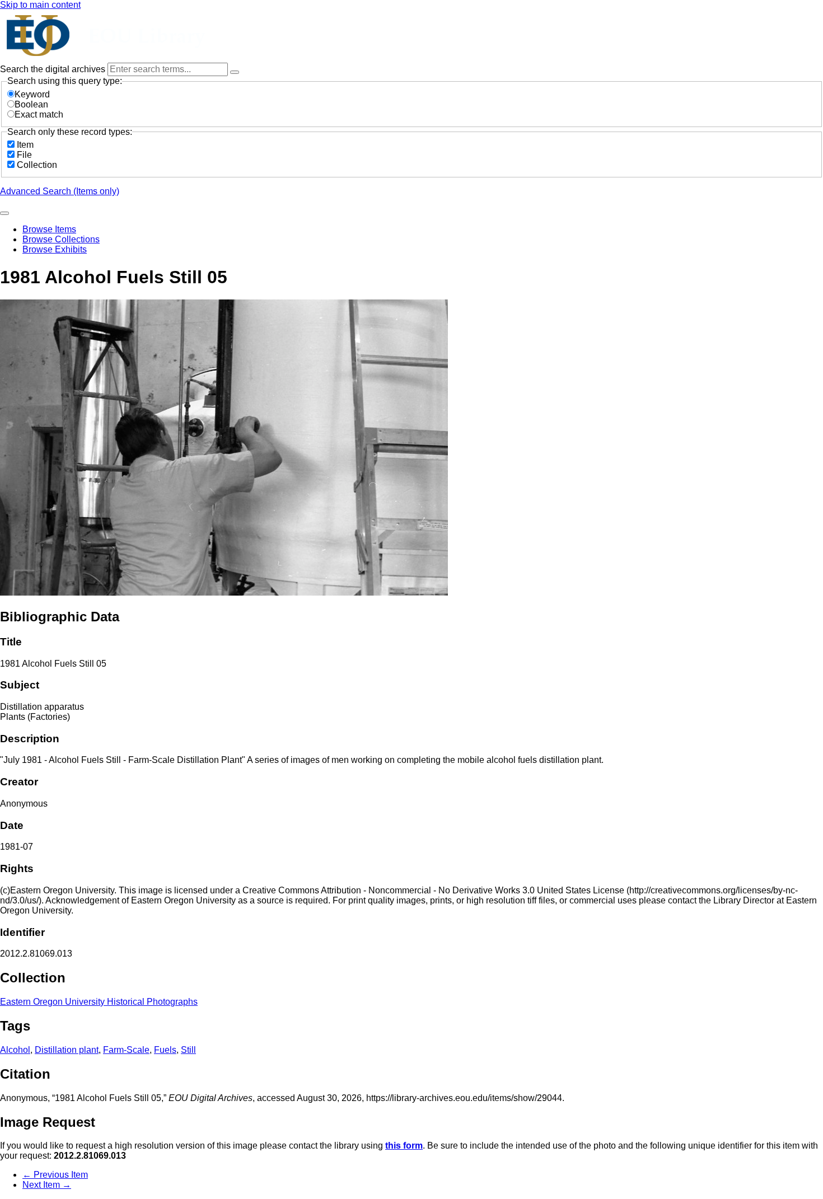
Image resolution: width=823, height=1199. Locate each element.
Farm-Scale (126, 1050)
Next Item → (46, 1184)
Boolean (31, 104)
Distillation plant (67, 1050)
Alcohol (15, 1050)
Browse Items (49, 229)
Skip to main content (40, 5)
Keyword (32, 94)
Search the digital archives (53, 69)
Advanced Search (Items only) (59, 191)
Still (188, 1050)
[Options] (234, 72)
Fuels (165, 1050)
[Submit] (4, 213)
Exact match (39, 114)
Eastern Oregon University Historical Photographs (99, 1001)
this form (404, 1145)
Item (25, 144)
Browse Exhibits (54, 249)
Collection (37, 165)
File (24, 155)
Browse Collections (61, 239)
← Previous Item (55, 1174)
